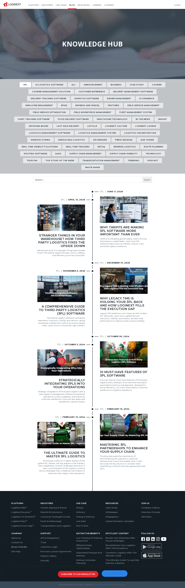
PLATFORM (17, 503)
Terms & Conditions (102, 585)
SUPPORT (45, 533)
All (74, 84)
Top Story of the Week (60, 160)
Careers (96, 5)
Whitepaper (112, 512)
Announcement (93, 84)
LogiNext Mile (19, 507)
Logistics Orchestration (140, 133)
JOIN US (145, 503)
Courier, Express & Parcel (53, 507)
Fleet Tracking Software (34, 119)
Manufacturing (40, 140)
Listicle (92, 126)
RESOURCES (112, 503)
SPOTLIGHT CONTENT (117, 533)
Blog (72, 5)
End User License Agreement (55, 551)
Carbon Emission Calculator (120, 521)
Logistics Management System (97, 133)
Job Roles (146, 516)
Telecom (32, 160)
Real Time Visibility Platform (40, 147)
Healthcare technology (112, 119)
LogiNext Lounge (145, 126)
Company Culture (150, 507)
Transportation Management (101, 160)
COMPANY (16, 533)
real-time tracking (78, 147)
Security (44, 560)
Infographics (112, 516)
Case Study (137, 84)
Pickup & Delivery (85, 516)
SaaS (58, 153)
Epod (64, 105)
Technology (153, 153)
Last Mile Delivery (68, 126)
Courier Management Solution (51, 91)
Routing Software (35, 153)
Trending (133, 160)
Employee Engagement (39, 105)
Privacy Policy (119, 585)
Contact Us (17, 542)
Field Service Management (143, 105)
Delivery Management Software (133, 91)
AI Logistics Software (49, 84)
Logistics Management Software (49, 133)
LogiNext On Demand (23, 516)
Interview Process (150, 512)
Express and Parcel (87, 105)
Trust (43, 542)
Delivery (80, 512)
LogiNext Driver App (22, 525)
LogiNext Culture (116, 126)
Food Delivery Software (73, 119)
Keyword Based (38, 126)
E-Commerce (146, 98)
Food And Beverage (50, 521)
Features (113, 105)
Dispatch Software (86, 98)
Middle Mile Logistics (71, 140)
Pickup (79, 507)
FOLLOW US (147, 533)
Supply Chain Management (85, 153)
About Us (16, 538)
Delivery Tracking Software (48, 98)
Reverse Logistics (125, 147)
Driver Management (119, 98)
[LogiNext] (12, 5)
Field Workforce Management (92, 112)
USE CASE (81, 503)
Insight (162, 119)
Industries (47, 5)
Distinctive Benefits (88, 533)
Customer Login (48, 547)
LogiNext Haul (19, 521)
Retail (101, 147)
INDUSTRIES (46, 503)
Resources (84, 5)
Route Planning (153, 147)
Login (177, 5)
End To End (82, 525)
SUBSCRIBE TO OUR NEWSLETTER (78, 574)
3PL (25, 84)
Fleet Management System (135, 112)
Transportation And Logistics (55, 525)
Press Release (123, 140)
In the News (143, 119)
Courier (157, 84)
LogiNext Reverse (21, 512)
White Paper (92, 167)
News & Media (19, 547)
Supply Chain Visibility (123, 153)
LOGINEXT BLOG (114, 573)
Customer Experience (92, 91)
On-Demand (100, 140)
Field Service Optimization (49, 112)
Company (109, 5)
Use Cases (61, 5)
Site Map (15, 551)
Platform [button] (33, 5)
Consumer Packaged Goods (55, 516)
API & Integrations (49, 538)
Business (116, 84)
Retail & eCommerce (51, 512)
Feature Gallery (48, 556)
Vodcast (152, 160)
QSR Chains (147, 140)
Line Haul (81, 521)
